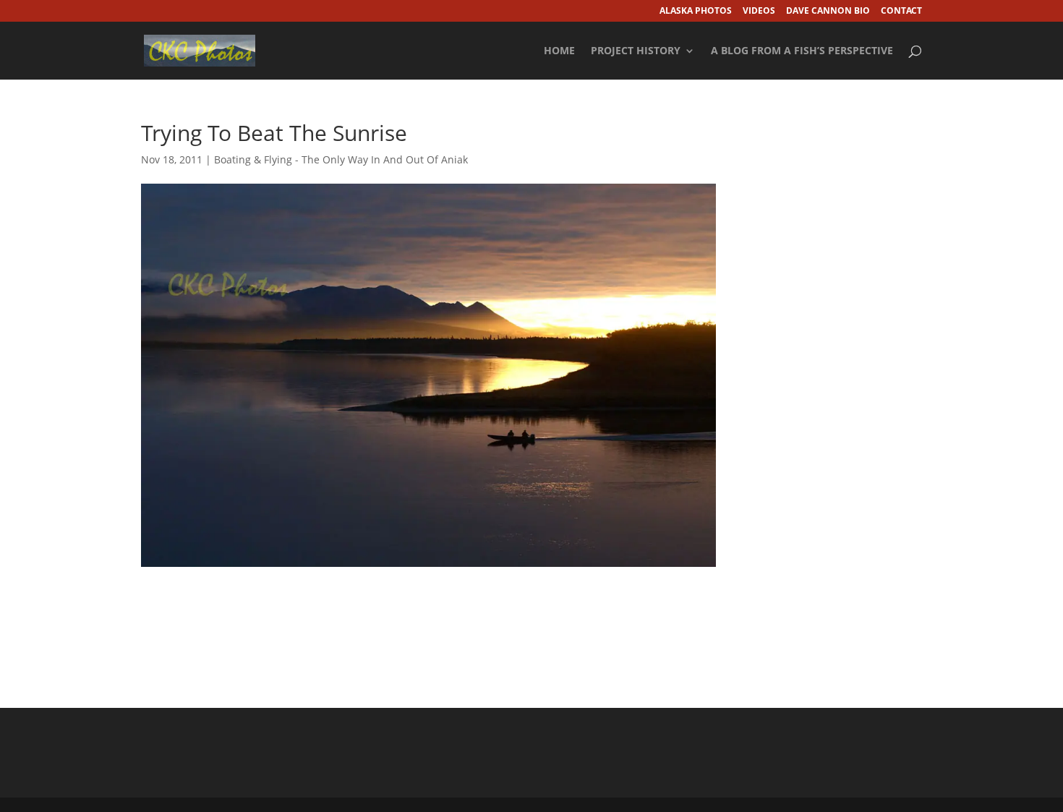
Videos (759, 12)
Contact (901, 12)
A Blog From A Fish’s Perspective (802, 51)
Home (559, 51)
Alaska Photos (695, 12)
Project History (635, 51)
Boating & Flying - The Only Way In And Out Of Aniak (341, 159)
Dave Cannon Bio (828, 12)
